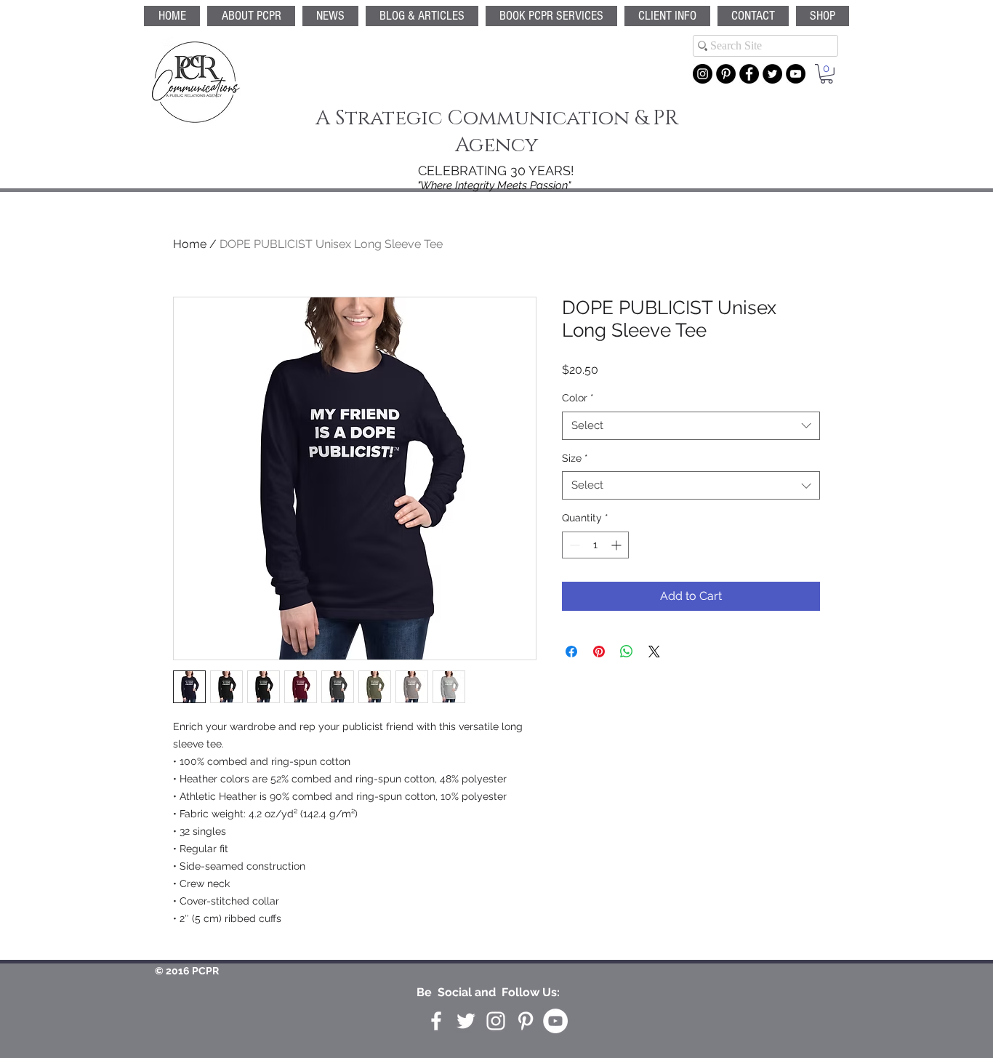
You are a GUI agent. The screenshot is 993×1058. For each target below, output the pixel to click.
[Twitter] (772, 74)
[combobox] (691, 426)
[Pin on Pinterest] (599, 651)
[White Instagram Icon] (495, 1021)
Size (575, 458)
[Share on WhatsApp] (626, 651)
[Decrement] (573, 545)
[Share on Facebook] (571, 651)
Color (578, 398)
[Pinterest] (726, 74)
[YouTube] (795, 74)
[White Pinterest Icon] (525, 1021)
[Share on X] (654, 651)
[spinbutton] (595, 545)
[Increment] (617, 545)
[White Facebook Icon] (436, 1021)
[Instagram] (702, 74)
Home (189, 244)
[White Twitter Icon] (466, 1021)
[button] (551, 16)
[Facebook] (749, 74)
